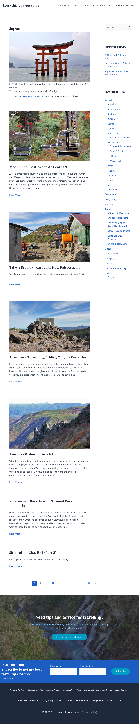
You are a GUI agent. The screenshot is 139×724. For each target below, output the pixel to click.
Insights (109, 204)
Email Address (87, 666)
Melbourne (112, 142)
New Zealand (111, 253)
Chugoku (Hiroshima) (118, 217)
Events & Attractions (120, 137)
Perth (110, 165)
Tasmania (112, 175)
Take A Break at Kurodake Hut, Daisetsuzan (44, 267)
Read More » (15, 195)
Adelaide (111, 104)
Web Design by (85, 712)
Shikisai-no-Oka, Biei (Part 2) (32, 552)
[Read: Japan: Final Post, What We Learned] (49, 136)
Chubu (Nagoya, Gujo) (118, 213)
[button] (68, 5)
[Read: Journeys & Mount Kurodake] (49, 423)
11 (53, 583)
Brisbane (111, 114)
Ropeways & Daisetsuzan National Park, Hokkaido (41, 503)
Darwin (111, 128)
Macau (108, 248)
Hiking (113, 156)
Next (92, 583)
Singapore (110, 258)
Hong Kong (110, 199)
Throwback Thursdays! (116, 268)
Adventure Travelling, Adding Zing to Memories (48, 357)
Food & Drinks (117, 151)
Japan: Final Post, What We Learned (38, 166)
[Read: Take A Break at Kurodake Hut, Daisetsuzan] (49, 236)
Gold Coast (113, 133)
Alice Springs (114, 109)
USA (107, 273)
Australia (109, 100)
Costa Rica (110, 194)
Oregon (111, 277)
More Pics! (115, 161)
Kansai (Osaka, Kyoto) (118, 230)
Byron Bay (112, 118)
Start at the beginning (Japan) (24, 96)
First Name (55, 666)
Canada (109, 185)
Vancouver (112, 189)
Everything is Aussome (21, 5)
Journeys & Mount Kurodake (32, 454)
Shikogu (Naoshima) (117, 244)
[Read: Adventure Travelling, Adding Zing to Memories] (49, 326)
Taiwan (108, 263)
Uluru (110, 180)
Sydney (111, 170)
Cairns (110, 123)
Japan (108, 209)
